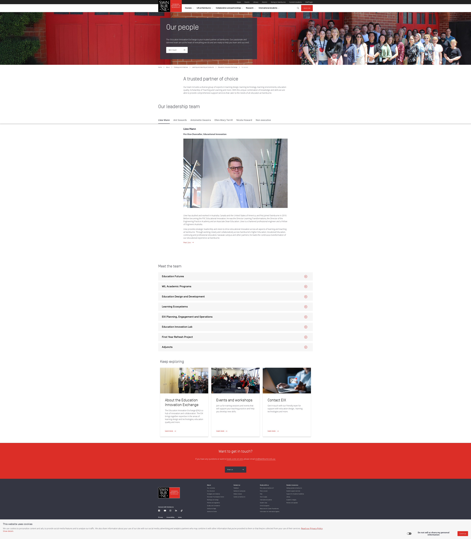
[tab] (164, 120)
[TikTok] (182, 511)
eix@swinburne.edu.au (265, 459)
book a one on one (235, 459)
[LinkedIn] (176, 511)
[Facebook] (159, 511)
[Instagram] (170, 511)
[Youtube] (165, 511)
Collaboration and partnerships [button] (229, 8)
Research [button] (251, 8)
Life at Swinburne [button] (205, 8)
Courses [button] (189, 8)
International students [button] (269, 8)
